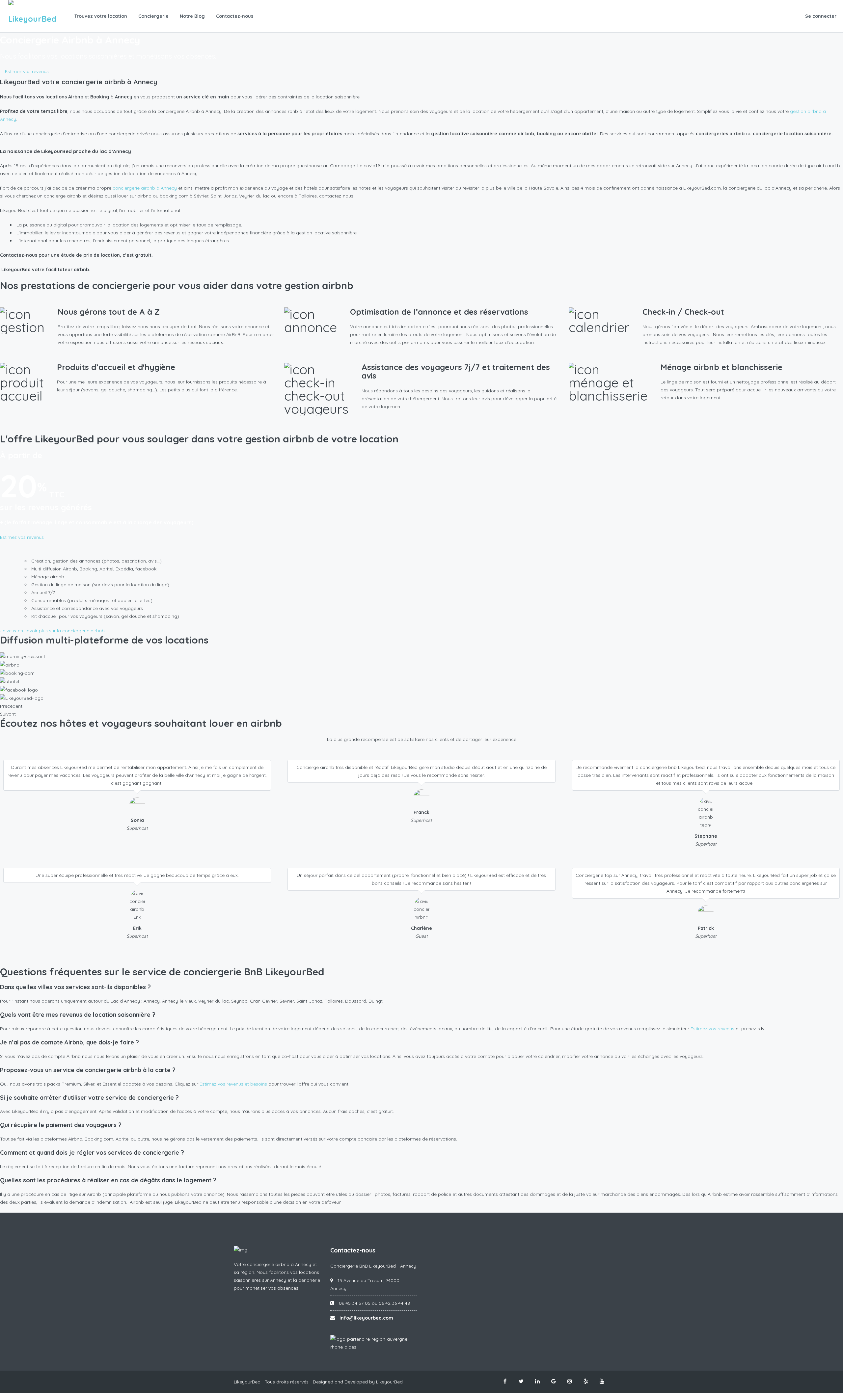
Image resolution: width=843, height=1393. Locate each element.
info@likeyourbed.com (366, 1318)
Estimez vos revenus (712, 1029)
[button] (24, 71)
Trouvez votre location (100, 16)
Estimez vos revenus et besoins (233, 1084)
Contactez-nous (234, 16)
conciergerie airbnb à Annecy (145, 188)
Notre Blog (192, 16)
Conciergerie (153, 16)
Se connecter (820, 16)
